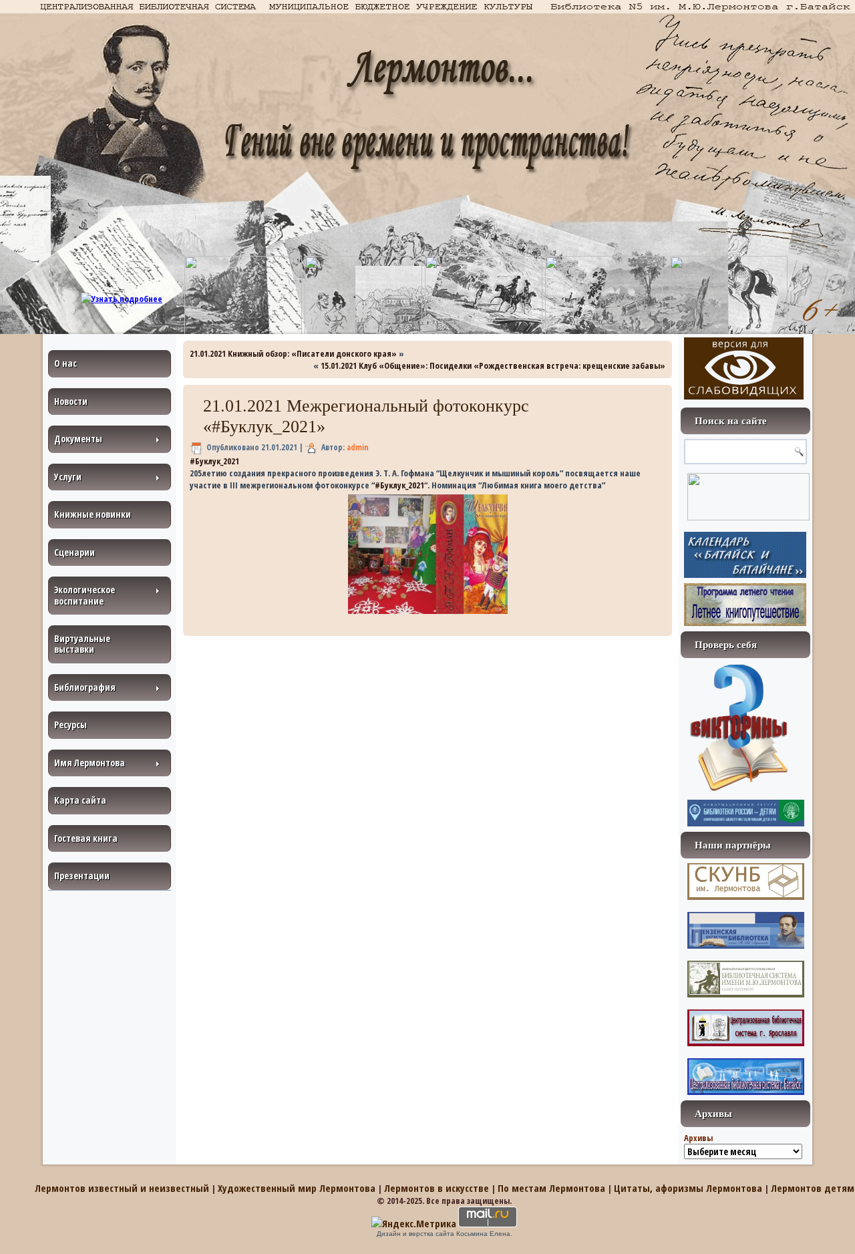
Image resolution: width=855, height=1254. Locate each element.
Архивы (698, 1138)
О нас (65, 363)
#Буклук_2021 (214, 461)
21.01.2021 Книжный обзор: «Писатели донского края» (293, 353)
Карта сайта (80, 800)
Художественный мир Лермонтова (296, 1188)
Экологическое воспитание (84, 595)
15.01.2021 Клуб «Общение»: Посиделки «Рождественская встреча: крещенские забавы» (493, 365)
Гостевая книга (86, 838)
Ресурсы (70, 724)
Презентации (82, 875)
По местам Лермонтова (551, 1188)
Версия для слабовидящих (744, 368)
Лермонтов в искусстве (436, 1188)
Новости (71, 401)
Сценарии (74, 552)
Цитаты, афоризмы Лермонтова (688, 1188)
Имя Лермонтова (89, 762)
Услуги (67, 476)
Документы (78, 438)
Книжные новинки (92, 514)
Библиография (85, 687)
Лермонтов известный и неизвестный (122, 1188)
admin (358, 447)
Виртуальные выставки (82, 643)
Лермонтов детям (812, 1188)
